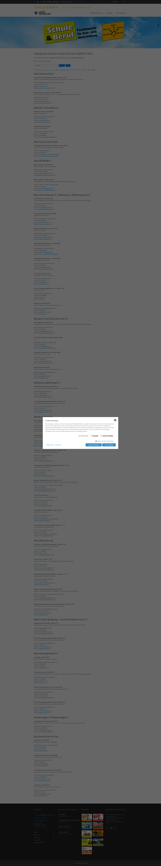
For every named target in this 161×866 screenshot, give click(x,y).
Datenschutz (50, 445)
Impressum (58, 445)
